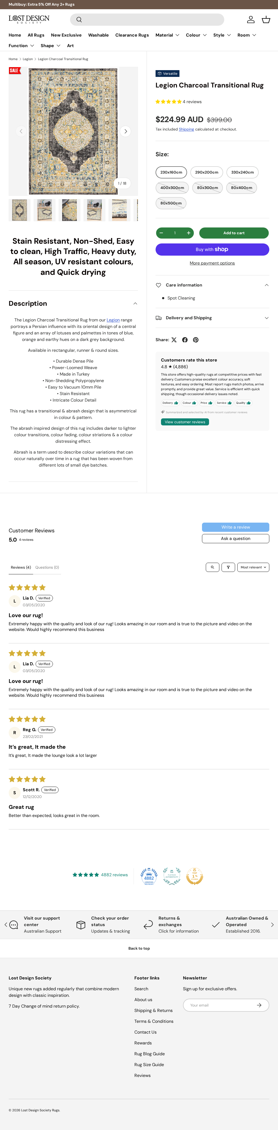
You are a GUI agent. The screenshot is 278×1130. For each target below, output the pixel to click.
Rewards (143, 1043)
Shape (47, 45)
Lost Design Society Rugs (40, 1110)
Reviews (142, 1075)
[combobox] (147, 20)
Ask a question (235, 538)
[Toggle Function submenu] (32, 45)
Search (141, 989)
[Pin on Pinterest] (195, 339)
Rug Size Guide (149, 1064)
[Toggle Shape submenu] (58, 45)
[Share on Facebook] (184, 339)
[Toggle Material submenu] (177, 35)
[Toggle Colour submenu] (204, 35)
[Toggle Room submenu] (254, 35)
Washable (98, 35)
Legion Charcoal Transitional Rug (63, 59)
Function (18, 45)
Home (15, 35)
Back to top (139, 948)
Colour (193, 35)
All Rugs (36, 35)
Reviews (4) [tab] (21, 567)
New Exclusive (66, 35)
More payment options (212, 263)
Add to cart (234, 232)
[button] (266, 19)
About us (143, 999)
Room (244, 35)
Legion (28, 59)
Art (70, 45)
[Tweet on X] (174, 339)
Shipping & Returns (153, 1010)
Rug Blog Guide (149, 1054)
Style (219, 35)
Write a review (236, 527)
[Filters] (228, 567)
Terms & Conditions (153, 1021)
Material (164, 35)
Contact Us (145, 1032)
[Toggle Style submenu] (229, 35)
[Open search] (212, 567)
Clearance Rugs (132, 35)
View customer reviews (185, 421)
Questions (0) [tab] (47, 567)
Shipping (186, 129)
